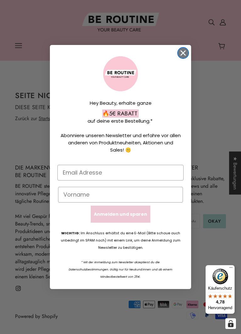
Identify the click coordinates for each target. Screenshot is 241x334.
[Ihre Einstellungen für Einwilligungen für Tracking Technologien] (230, 323)
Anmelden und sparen (120, 214)
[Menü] (231, 269)
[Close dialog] (183, 52)
